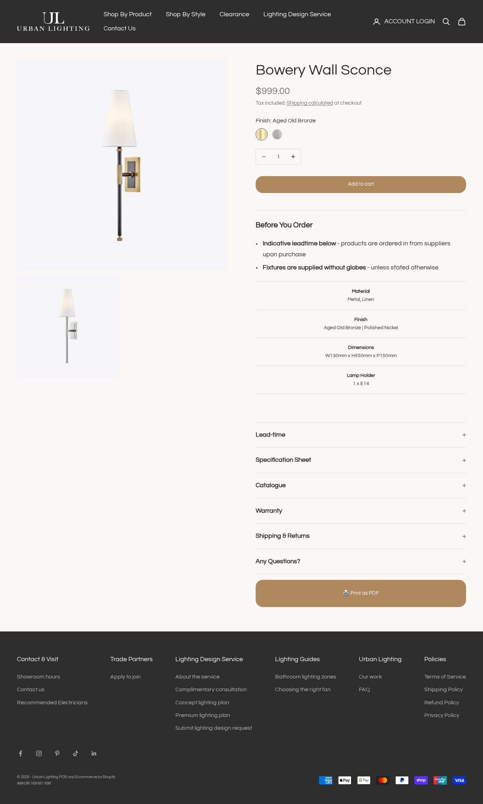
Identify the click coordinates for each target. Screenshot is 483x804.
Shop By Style (185, 14)
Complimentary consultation (211, 689)
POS (63, 777)
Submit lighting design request (213, 728)
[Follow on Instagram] (38, 753)
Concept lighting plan (202, 702)
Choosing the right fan (303, 689)
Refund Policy (441, 702)
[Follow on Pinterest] (57, 753)
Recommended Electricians (52, 702)
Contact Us (120, 28)
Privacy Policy (441, 715)
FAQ (364, 689)
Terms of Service (445, 677)
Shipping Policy (443, 689)
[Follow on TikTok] (75, 753)
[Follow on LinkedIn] (94, 753)
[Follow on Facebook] (20, 753)
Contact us (31, 689)
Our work (370, 677)
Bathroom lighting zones (305, 677)
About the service (197, 677)
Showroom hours (38, 677)
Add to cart (361, 184)
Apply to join (125, 677)
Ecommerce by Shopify (95, 777)
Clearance (234, 14)
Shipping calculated (310, 103)
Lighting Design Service (297, 14)
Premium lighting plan (202, 715)
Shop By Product (128, 14)
